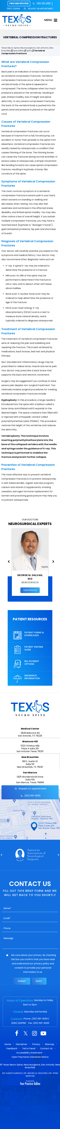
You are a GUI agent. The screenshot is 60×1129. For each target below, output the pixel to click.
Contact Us (46, 1048)
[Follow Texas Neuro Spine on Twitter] (25, 1033)
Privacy (36, 1044)
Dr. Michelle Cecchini (35, 1073)
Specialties (18, 50)
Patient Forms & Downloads (34, 634)
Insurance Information (32, 677)
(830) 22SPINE (13, 8)
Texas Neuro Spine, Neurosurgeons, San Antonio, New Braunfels (31, 1066)
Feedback (11, 1048)
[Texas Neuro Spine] (16, 20)
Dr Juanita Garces (12, 1073)
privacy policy (41, 963)
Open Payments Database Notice (30, 1057)
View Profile (30, 590)
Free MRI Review (19, 3)
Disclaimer (21, 1044)
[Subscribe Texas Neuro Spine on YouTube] (43, 1033)
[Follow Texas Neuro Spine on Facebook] (16, 1033)
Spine (29, 50)
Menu (48, 20)
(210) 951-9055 (43, 3)
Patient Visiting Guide (33, 648)
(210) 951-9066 (41, 1023)
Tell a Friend (28, 1048)
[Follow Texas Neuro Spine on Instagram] (34, 1033)
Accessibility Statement (29, 1052)
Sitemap (49, 1044)
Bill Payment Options (31, 663)
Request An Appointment (40, 8)
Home (7, 1044)
